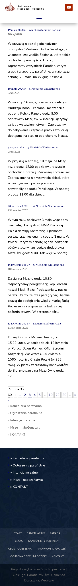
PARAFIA (55, 533)
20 (57, 395)
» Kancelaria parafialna (25, 406)
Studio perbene (53, 569)
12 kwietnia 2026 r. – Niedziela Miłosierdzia (34, 323)
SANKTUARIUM (36, 533)
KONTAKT (58, 556)
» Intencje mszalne (21, 420)
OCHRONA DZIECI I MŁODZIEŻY (28, 556)
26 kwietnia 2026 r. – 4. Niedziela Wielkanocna (36, 206)
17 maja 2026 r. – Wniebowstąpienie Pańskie (34, 30)
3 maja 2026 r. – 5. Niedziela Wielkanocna (33, 147)
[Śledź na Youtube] (69, 7)
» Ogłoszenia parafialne (25, 413)
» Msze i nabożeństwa (24, 427)
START (18, 533)
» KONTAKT (16, 434)
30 (64, 395)
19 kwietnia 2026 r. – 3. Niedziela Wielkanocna (36, 265)
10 (51, 395)
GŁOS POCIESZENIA (20, 548)
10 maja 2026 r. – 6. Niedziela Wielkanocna (34, 89)
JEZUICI (19, 541)
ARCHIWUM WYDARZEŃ (51, 548)
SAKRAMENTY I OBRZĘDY (43, 541)
